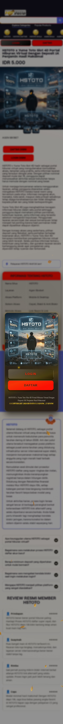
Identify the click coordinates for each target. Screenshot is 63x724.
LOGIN (30, 373)
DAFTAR (30, 385)
